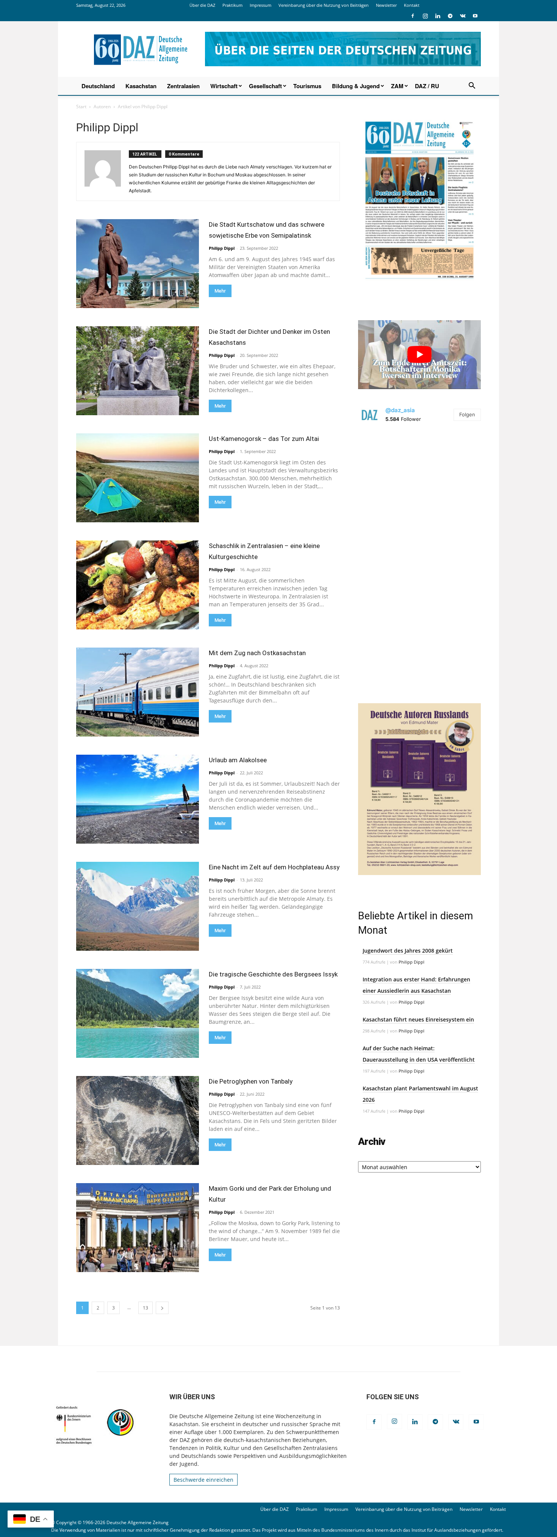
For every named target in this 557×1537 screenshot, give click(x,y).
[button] (472, 86)
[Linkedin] (437, 16)
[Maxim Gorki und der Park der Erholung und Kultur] (137, 1227)
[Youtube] (475, 16)
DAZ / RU (427, 86)
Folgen (467, 414)
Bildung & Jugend (356, 86)
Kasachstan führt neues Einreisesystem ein (418, 1019)
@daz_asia (400, 410)
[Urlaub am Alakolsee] (137, 799)
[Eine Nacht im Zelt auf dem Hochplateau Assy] (137, 906)
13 (145, 1308)
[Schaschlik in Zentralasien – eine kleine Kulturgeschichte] (137, 584)
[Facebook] (412, 16)
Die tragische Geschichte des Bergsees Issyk (273, 974)
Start (81, 106)
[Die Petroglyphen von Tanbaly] (137, 1120)
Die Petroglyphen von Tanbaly (251, 1081)
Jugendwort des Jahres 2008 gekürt (408, 950)
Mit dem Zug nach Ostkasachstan (257, 653)
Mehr (220, 291)
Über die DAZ (202, 5)
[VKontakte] (462, 16)
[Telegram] (450, 16)
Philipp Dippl (222, 248)
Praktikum (232, 5)
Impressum (260, 5)
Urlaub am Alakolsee (238, 760)
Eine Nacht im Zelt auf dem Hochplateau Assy (274, 867)
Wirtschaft (224, 86)
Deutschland (98, 86)
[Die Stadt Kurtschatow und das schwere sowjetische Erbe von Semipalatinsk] (137, 263)
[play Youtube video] (419, 354)
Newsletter (386, 5)
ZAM (397, 86)
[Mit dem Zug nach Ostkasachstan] (137, 692)
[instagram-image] (419, 493)
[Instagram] (425, 16)
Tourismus (307, 86)
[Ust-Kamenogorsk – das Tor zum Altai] (137, 477)
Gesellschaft (265, 86)
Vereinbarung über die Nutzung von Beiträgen (323, 5)
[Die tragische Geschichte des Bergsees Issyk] (137, 1013)
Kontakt (411, 5)
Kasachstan (140, 86)
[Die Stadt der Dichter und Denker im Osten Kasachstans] (137, 370)
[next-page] (162, 1308)
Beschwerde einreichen (203, 1479)
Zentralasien (183, 86)
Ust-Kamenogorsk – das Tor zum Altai (264, 438)
